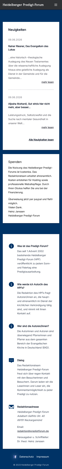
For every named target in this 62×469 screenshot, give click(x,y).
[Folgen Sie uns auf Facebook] (15, 457)
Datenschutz (26, 456)
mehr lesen (48, 82)
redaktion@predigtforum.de (33, 431)
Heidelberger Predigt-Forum (23, 5)
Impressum (43, 456)
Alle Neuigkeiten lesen (41, 139)
